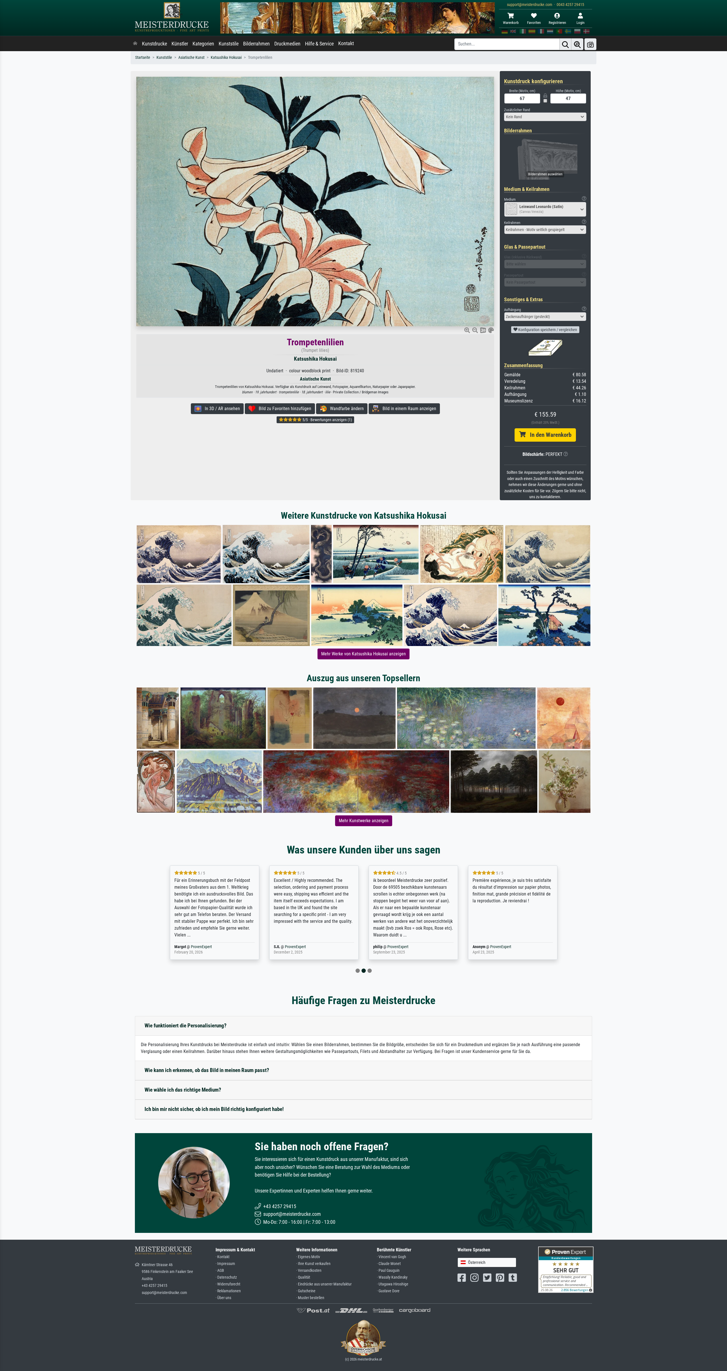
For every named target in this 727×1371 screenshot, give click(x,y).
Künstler (180, 44)
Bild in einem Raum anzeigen (407, 408)
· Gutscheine (306, 1291)
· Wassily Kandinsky (392, 1277)
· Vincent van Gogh (391, 1256)
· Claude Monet (389, 1263)
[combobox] (545, 117)
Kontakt (346, 43)
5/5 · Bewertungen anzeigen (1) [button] (327, 419)
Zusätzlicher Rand (517, 110)
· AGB (220, 1270)
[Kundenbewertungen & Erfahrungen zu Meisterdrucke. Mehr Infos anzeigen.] (566, 1269)
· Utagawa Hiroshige (392, 1284)
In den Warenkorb (548, 434)
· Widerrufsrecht (228, 1284)
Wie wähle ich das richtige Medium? (183, 1090)
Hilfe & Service (319, 44)
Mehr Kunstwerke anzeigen (363, 820)
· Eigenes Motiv (308, 1256)
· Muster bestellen (310, 1297)
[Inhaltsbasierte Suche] (577, 44)
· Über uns (223, 1297)
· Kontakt (222, 1256)
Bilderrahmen (256, 44)
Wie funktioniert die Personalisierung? (186, 1025)
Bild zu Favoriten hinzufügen (283, 408)
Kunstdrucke (154, 44)
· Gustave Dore (388, 1291)
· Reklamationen (228, 1291)
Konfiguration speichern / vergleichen (547, 329)
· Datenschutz (226, 1277)
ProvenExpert (194, 946)
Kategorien (203, 44)
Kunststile (229, 44)
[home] (135, 43)
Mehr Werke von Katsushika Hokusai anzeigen (363, 654)
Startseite (142, 57)
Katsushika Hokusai (226, 57)
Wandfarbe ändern (345, 408)
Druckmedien (287, 44)
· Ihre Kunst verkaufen (313, 1263)
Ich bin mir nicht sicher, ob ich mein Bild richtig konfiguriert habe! (214, 1109)
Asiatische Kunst (191, 57)
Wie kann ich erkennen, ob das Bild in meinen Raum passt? (207, 1070)
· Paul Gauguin (388, 1270)
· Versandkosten (308, 1270)
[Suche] (565, 44)
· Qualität (303, 1277)
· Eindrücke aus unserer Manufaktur (324, 1284)
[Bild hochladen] (590, 44)
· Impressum (225, 1263)
